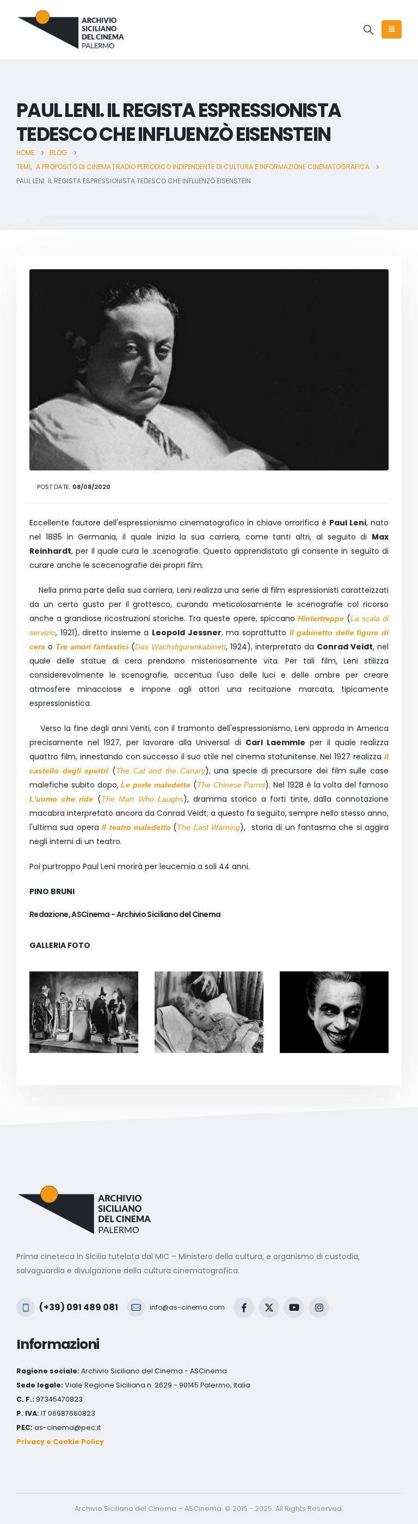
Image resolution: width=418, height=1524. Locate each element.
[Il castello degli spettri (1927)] (209, 1012)
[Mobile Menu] (392, 29)
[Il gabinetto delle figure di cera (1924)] (83, 1012)
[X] (269, 1307)
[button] (368, 30)
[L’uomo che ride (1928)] (334, 1012)
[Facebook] (243, 1307)
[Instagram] (319, 1307)
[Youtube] (294, 1307)
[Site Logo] (70, 29)
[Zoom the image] (84, 1192)
